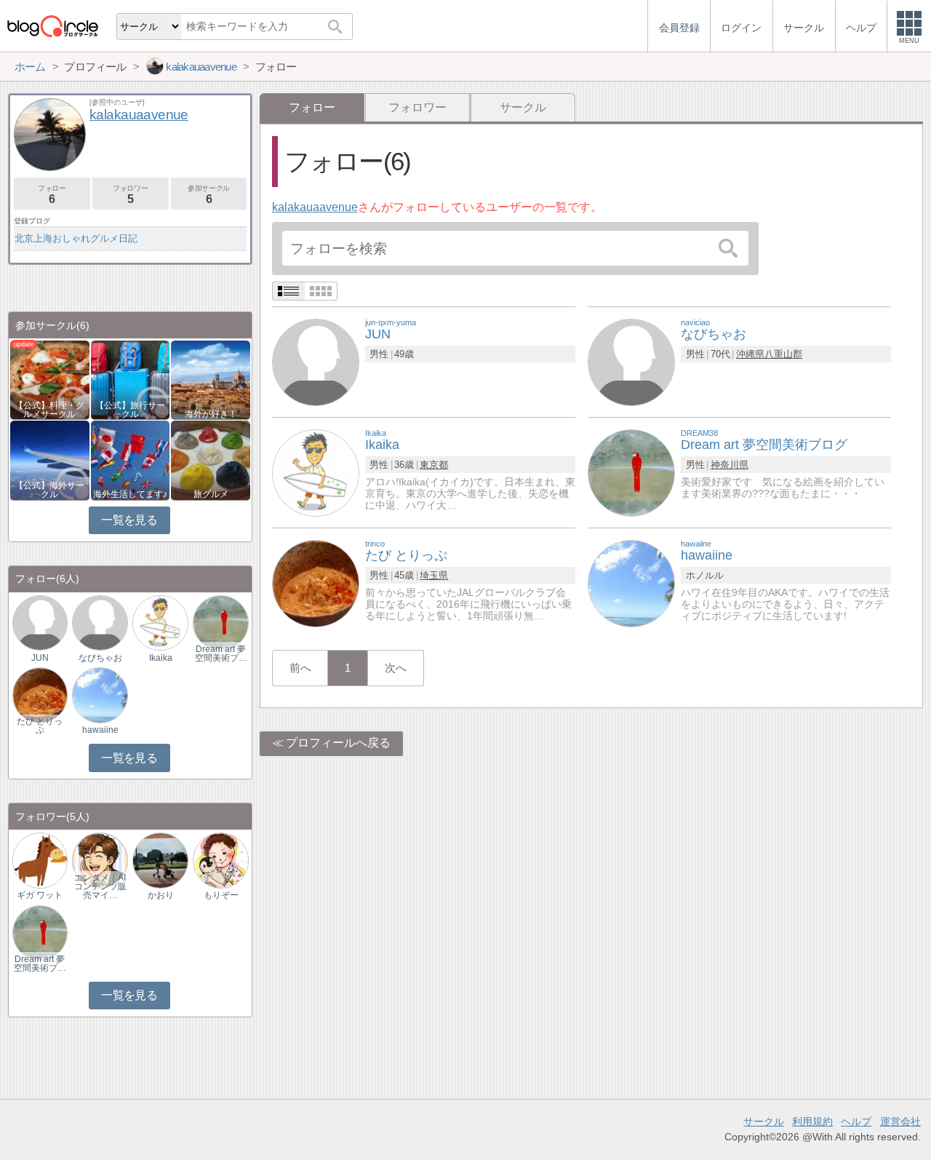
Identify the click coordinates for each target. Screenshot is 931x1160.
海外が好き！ (211, 414)
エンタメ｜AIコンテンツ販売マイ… (100, 886)
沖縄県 (750, 354)
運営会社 (900, 1121)
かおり (161, 895)
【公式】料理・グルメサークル (49, 409)
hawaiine (100, 730)
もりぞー (221, 895)
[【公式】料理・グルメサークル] (49, 378)
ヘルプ (856, 1121)
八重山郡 (783, 354)
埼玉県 (434, 575)
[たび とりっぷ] (315, 582)
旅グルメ (210, 494)
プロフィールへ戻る (338, 742)
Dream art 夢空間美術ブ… (221, 653)
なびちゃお (100, 658)
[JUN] (315, 361)
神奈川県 (729, 464)
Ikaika (160, 658)
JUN (40, 658)
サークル (523, 107)
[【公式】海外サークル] (49, 459)
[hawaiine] (631, 582)
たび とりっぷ (40, 725)
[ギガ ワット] (40, 859)
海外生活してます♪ (130, 494)
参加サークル (209, 194)
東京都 (434, 464)
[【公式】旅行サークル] (130, 378)
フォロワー (417, 107)
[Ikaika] (315, 472)
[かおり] (160, 859)
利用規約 (812, 1121)
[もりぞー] (220, 859)
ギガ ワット (40, 895)
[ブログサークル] (52, 26)
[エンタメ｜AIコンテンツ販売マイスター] (99, 859)
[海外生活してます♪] (130, 459)
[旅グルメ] (210, 459)
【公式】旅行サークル (130, 409)
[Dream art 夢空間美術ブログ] (631, 472)
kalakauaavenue (315, 207)
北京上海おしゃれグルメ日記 (76, 238)
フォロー (51, 194)
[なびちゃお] (631, 361)
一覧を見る (129, 520)
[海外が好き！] (210, 378)
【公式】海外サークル (49, 489)
